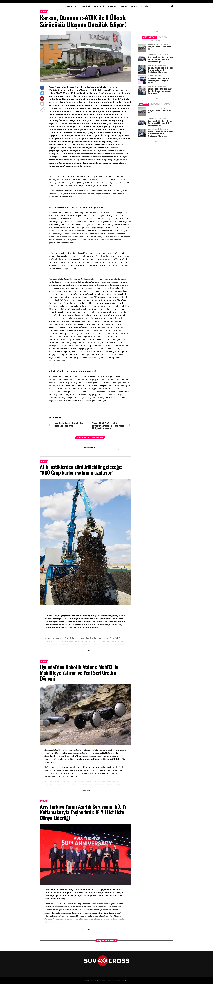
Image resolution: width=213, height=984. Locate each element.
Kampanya (133, 6)
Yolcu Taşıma (111, 6)
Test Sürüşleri (98, 6)
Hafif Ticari (86, 6)
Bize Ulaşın (144, 6)
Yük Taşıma (123, 6)
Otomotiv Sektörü (71, 6)
